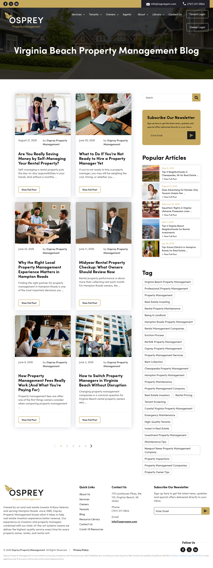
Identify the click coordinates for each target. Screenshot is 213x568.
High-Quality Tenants (157, 421)
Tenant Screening (155, 401)
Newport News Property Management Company (168, 450)
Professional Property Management (166, 288)
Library (156, 14)
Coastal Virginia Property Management (168, 408)
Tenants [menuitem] (84, 509)
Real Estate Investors (157, 395)
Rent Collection (154, 361)
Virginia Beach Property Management (168, 282)
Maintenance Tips (155, 441)
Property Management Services (164, 355)
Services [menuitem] (84, 499)
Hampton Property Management (164, 375)
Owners (110, 14)
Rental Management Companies (164, 328)
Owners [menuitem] (84, 504)
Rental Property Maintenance (162, 308)
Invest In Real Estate (157, 428)
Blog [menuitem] (82, 514)
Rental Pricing (183, 395)
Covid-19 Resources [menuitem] (91, 529)
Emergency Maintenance (160, 415)
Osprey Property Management (163, 348)
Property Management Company (165, 388)
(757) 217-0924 (196, 3)
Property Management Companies (166, 465)
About (141, 14)
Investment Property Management (165, 435)
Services (77, 14)
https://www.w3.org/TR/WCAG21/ (188, 555)
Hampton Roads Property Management (169, 321)
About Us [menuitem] (84, 494)
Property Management (158, 295)
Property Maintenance (158, 381)
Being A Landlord (155, 315)
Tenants (94, 14)
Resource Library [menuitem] (89, 519)
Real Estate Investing (157, 301)
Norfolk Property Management (163, 341)
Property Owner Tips (157, 472)
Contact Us (175, 14)
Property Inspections (157, 458)
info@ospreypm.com (163, 3)
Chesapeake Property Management (166, 368)
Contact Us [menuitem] (86, 524)
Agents (127, 14)
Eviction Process (154, 335)
